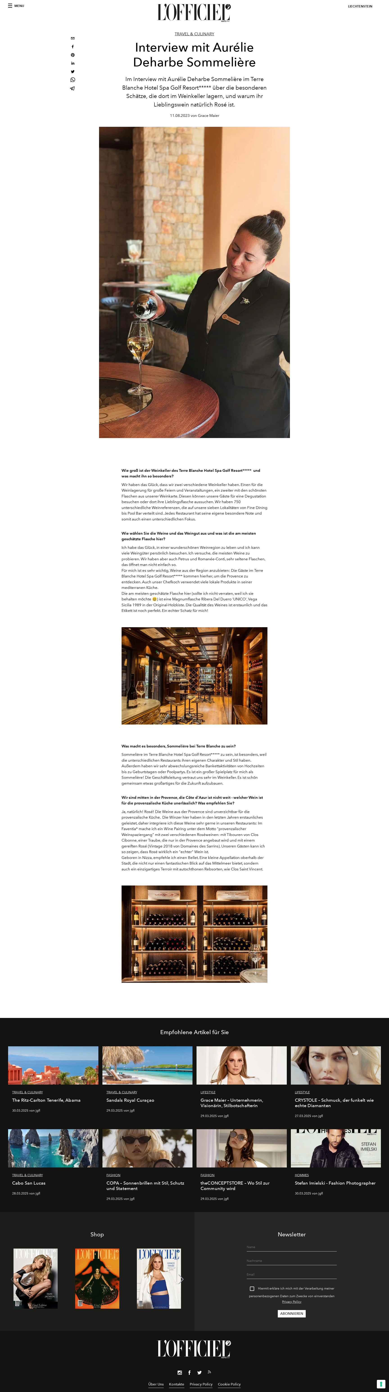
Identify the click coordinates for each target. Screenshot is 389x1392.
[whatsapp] (72, 80)
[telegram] (72, 89)
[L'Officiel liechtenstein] (194, 13)
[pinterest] (72, 55)
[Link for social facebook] (189, 1373)
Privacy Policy (291, 1302)
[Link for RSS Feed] (209, 1373)
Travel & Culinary (194, 34)
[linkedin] (72, 64)
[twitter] (72, 72)
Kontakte (176, 1384)
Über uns (156, 1384)
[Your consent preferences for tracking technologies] (381, 1384)
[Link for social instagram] (179, 1373)
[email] (72, 39)
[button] (181, 1279)
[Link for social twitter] (199, 1373)
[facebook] (72, 47)
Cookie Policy (229, 1384)
